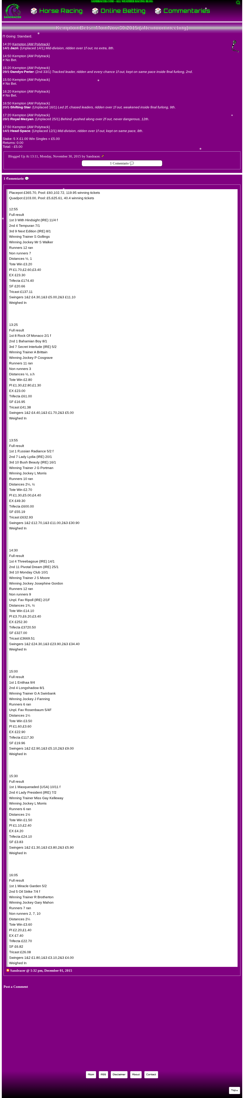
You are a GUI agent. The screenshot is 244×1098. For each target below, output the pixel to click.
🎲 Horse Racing (56, 10)
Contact (151, 1074)
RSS (103, 1074)
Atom (91, 1074)
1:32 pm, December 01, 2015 (51, 970)
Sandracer (17, 970)
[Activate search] (238, 2)
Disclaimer (119, 1074)
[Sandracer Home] (12, 11)
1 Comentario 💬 (122, 163)
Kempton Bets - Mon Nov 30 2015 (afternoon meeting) (122, 28)
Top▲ (234, 1090)
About (136, 1074)
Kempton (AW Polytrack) (31, 44)
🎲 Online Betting (119, 10)
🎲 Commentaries (182, 10)
